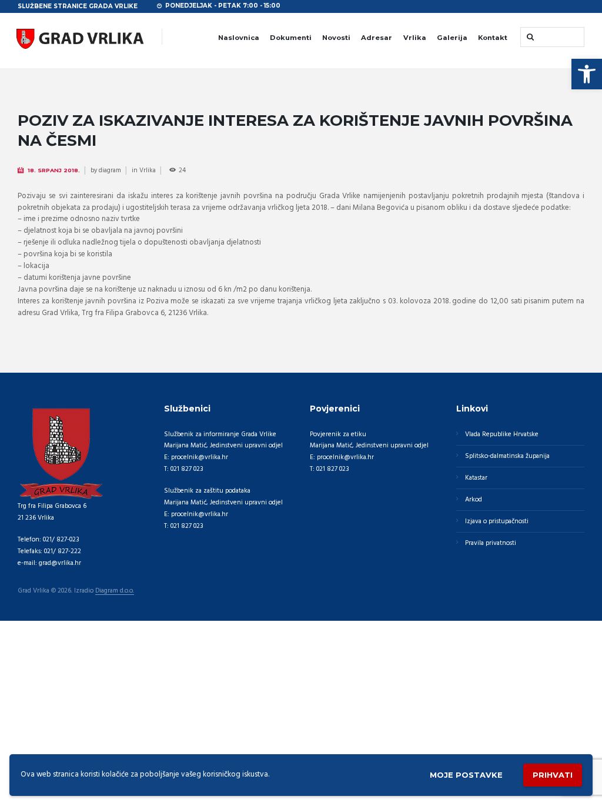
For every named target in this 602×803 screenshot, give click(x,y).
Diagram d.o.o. (114, 591)
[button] (586, 74)
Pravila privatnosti (490, 543)
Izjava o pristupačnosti (497, 521)
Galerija (452, 38)
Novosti (336, 38)
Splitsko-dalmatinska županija (507, 456)
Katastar (476, 478)
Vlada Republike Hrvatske (502, 434)
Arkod (473, 499)
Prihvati (553, 774)
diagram (110, 170)
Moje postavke (466, 774)
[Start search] (529, 37)
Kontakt (492, 38)
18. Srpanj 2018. (54, 170)
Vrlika (414, 38)
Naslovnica (238, 38)
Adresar (376, 38)
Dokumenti (291, 38)
